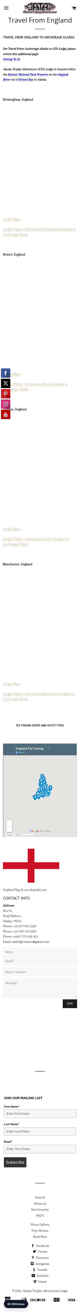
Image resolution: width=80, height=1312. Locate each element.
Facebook (42, 1246)
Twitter (42, 1252)
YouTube (42, 1276)
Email (8, 1141)
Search (40, 1197)
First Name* (11, 1106)
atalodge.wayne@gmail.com (30, 942)
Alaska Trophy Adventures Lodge (45, 1291)
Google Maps (11, 219)
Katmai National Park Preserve (28, 74)
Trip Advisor (40, 1230)
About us (40, 1203)
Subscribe (15, 1162)
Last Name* (11, 1124)
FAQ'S (40, 1215)
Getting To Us (11, 59)
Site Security (40, 1209)
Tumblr (42, 1270)
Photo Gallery (40, 1224)
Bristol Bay (26, 79)
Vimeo (42, 1282)
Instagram (42, 1264)
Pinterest (42, 1258)
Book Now (40, 1237)
